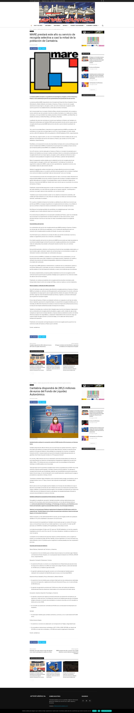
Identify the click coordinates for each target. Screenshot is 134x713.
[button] (102, 25)
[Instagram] (86, 700)
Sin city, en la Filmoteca (94, 67)
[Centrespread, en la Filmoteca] (85, 84)
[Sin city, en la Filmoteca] (85, 69)
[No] (132, 711)
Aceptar (94, 710)
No (99, 710)
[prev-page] (30, 373)
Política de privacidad (106, 710)
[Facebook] (101, 1)
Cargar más (92, 89)
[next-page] (33, 373)
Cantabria (35, 29)
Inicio (31, 29)
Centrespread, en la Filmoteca (95, 82)
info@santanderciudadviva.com (61, 706)
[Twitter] (103, 1)
